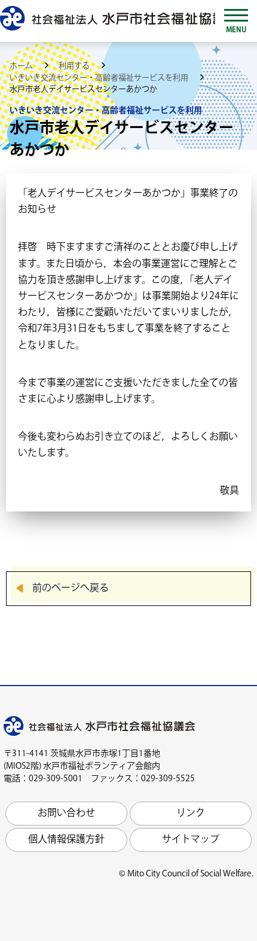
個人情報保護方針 (66, 839)
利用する (75, 65)
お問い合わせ (66, 813)
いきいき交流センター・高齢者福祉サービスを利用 (100, 77)
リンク (190, 813)
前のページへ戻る (70, 588)
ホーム (22, 65)
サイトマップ (190, 839)
